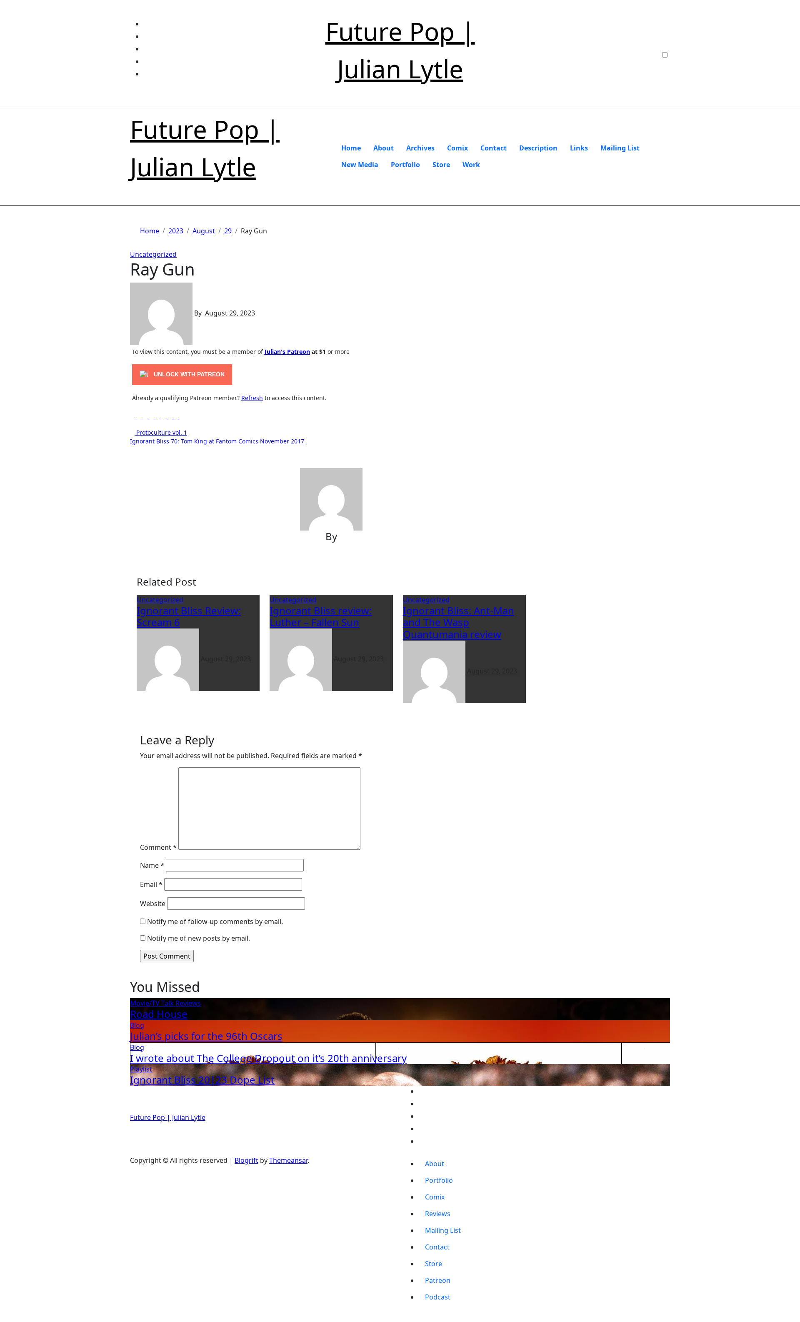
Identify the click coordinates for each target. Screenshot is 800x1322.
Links (579, 148)
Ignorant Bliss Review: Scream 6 (189, 616)
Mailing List (620, 148)
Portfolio (405, 164)
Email (151, 884)
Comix (457, 148)
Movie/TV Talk (152, 1003)
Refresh (252, 398)
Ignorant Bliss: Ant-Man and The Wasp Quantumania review (458, 622)
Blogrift (246, 1160)
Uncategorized (153, 254)
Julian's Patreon (287, 352)
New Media (359, 164)
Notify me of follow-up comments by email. (215, 921)
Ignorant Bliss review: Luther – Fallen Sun (321, 616)
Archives (420, 148)
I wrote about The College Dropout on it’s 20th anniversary (268, 1058)
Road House (159, 1014)
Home (351, 148)
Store (441, 164)
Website (152, 903)
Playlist (141, 1069)
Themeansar (288, 1160)
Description (538, 148)
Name (152, 865)
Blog (137, 1025)
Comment (158, 847)
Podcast (437, 1297)
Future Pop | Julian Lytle (167, 1117)
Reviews (188, 1003)
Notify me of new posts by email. (198, 938)
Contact (493, 148)
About (383, 148)
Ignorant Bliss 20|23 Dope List (202, 1080)
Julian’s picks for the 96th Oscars (206, 1036)
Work (471, 164)
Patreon (437, 1280)
